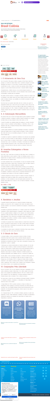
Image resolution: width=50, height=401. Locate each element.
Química (12, 370)
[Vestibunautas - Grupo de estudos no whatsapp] (18, 303)
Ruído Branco (32, 377)
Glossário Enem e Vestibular (33, 376)
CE (10, 363)
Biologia (12, 368)
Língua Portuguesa (14, 371)
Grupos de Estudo (33, 374)
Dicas (21, 370)
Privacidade (32, 368)
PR (30, 363)
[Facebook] (43, 373)
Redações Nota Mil (24, 379)
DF (12, 363)
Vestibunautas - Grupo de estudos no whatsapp (18, 309)
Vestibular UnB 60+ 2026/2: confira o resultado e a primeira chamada (43, 108)
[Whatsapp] (46, 373)
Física (12, 374)
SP (45, 363)
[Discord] (46, 376)
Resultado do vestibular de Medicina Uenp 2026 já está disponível (42, 112)
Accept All (9, 396)
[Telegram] (43, 376)
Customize (6, 394)
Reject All (13, 394)
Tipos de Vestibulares (32, 386)
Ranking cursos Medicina (32, 382)
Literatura (22, 377)
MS (20, 363)
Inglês (21, 376)
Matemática (13, 379)
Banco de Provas (33, 379)
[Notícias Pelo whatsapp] (31, 303)
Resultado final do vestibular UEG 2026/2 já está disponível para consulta (43, 103)
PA (23, 363)
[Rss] (45, 379)
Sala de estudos (5, 41)
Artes (21, 368)
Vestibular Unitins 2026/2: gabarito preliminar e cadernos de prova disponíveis (43, 128)
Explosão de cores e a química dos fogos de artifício (9, 357)
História (3, 46)
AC (1, 363)
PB (25, 363)
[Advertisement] (25, 12)
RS (40, 363)
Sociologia (22, 380)
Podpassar (32, 383)
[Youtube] (46, 371)
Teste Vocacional (33, 373)
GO (16, 363)
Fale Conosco (32, 370)
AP (6, 363)
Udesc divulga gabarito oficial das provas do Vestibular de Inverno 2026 (43, 123)
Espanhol (22, 373)
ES (14, 363)
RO (36, 363)
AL (3, 363)
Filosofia (22, 374)
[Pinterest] (43, 371)
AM (5, 363)
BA (8, 363)
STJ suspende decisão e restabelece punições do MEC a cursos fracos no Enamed (43, 56)
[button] (19, 2)
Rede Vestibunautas (33, 385)
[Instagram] (46, 368)
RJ (32, 363)
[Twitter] (43, 368)
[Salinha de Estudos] (6, 303)
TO (47, 363)
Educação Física (23, 371)
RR (38, 363)
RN (34, 363)
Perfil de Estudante (33, 388)
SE (43, 363)
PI (29, 363)
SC (42, 363)
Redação (12, 373)
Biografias (12, 380)
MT (22, 363)
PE (27, 363)
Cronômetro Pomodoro (32, 371)
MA (18, 363)
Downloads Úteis (33, 391)
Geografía (12, 377)
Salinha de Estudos (6, 307)
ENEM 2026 (32, 380)
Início (1, 41)
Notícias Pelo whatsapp (31, 308)
